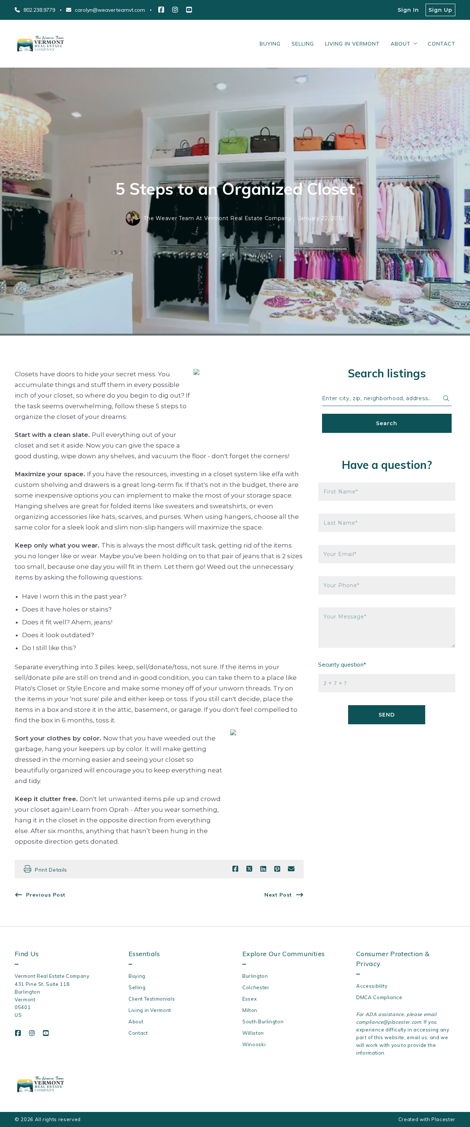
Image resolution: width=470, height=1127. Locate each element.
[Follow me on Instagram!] (175, 10)
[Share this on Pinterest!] (277, 869)
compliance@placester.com (388, 1022)
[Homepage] (40, 44)
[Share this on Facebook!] (235, 869)
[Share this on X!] (249, 869)
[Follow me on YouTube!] (189, 10)
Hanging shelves (41, 506)
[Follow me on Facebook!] (161, 10)
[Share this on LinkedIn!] (263, 869)
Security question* (342, 664)
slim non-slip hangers (149, 527)
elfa (277, 474)
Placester (443, 1119)
